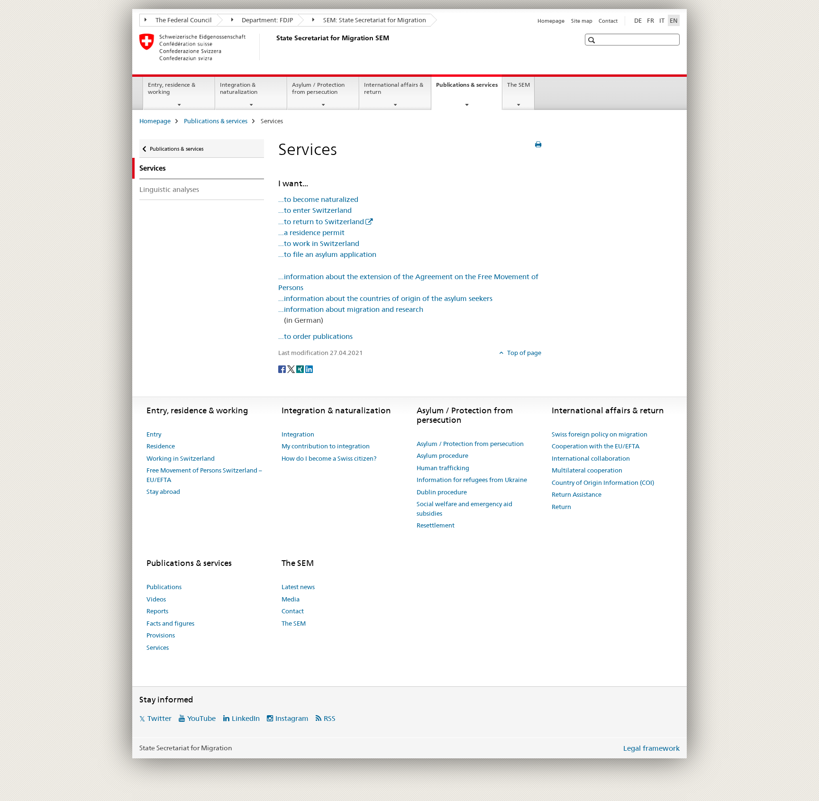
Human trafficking (443, 468)
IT (661, 20)
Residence (160, 446)
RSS (330, 718)
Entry (153, 434)
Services (157, 647)
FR (650, 20)
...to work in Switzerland (318, 243)
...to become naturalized (318, 199)
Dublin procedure (442, 492)
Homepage (550, 21)
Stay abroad (163, 491)
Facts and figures (170, 623)
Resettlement (436, 525)
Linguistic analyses (169, 189)
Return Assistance (576, 494)
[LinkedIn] (309, 368)
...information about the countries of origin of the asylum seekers (385, 298)
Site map (581, 21)
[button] (592, 40)
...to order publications (315, 336)
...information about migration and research (350, 309)
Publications (164, 587)
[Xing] (300, 368)
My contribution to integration (326, 446)
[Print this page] (538, 144)
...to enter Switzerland (315, 210)
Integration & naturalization (238, 88)
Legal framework (651, 748)
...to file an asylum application (327, 254)
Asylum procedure (442, 455)
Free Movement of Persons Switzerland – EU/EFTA (204, 474)
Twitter (159, 718)
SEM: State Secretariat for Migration (374, 20)
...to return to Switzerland (321, 221)
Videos (156, 599)
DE (638, 20)
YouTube (201, 718)
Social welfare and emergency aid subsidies (464, 508)
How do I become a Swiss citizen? (329, 458)
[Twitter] (291, 368)
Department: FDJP (266, 20)
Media (291, 599)
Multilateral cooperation (587, 470)
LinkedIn (246, 718)
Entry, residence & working (171, 88)
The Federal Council (183, 20)
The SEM (518, 84)
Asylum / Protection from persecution (318, 88)
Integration (298, 434)
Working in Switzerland (180, 458)
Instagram (292, 718)
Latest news (298, 587)
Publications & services (469, 88)
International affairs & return (393, 88)
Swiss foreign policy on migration (599, 434)
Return (561, 506)
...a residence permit (311, 232)
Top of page (523, 352)
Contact (608, 21)
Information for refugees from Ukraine (472, 479)
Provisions (160, 635)
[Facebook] (282, 368)
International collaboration (591, 458)
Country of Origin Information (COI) (603, 482)
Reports (157, 611)
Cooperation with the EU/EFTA (595, 446)
